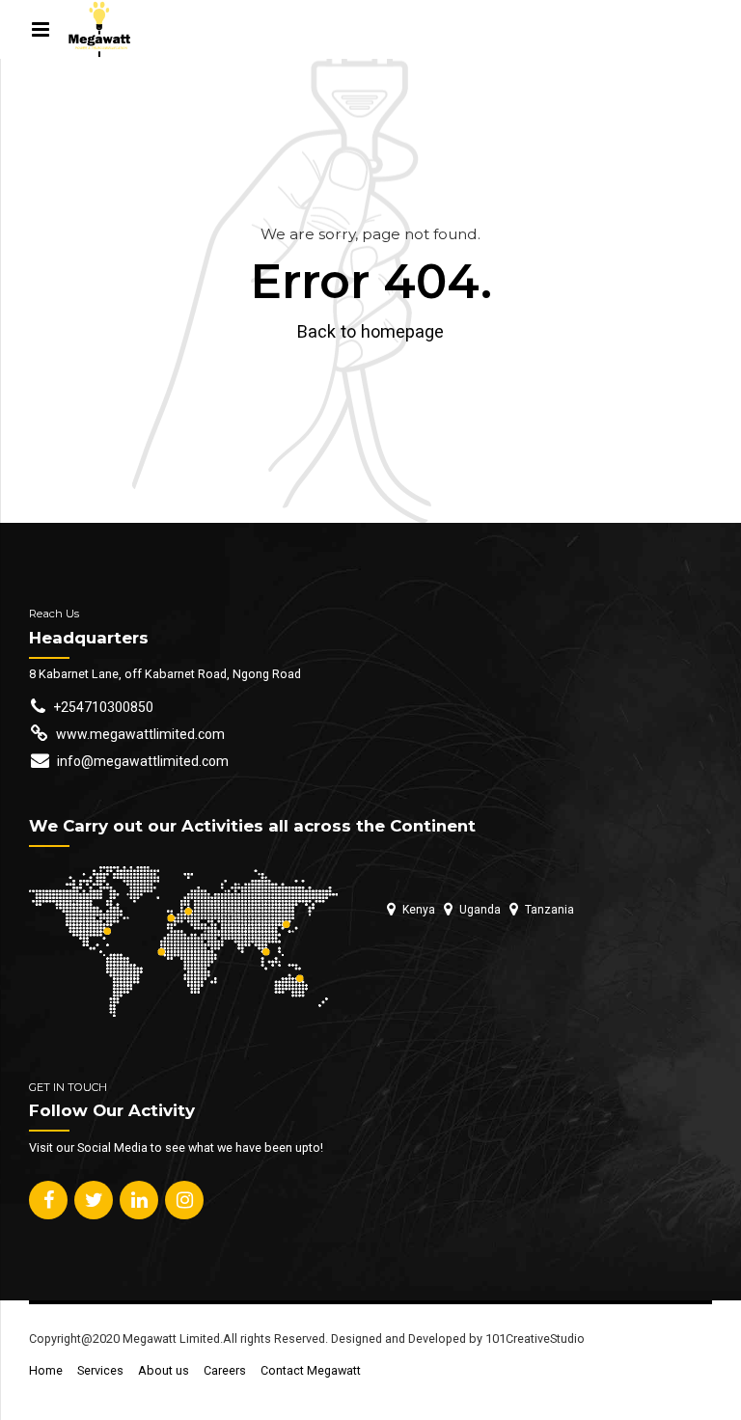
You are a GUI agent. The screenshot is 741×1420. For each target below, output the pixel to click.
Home (46, 1370)
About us (163, 1370)
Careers (225, 1370)
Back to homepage (370, 331)
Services (100, 1370)
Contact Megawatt (311, 1370)
